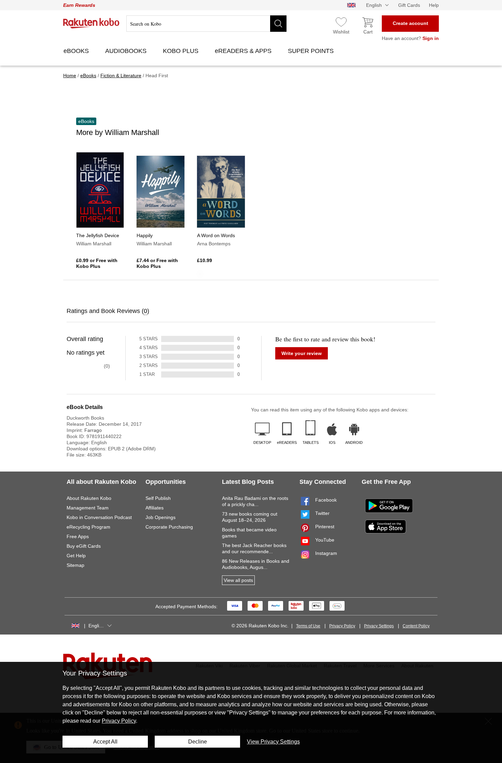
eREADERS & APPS (244, 50)
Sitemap (75, 565)
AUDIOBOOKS (126, 50)
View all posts (238, 580)
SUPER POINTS (311, 50)
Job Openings (160, 517)
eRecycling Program (88, 527)
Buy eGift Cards (84, 546)
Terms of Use (308, 626)
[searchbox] (206, 23)
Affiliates (154, 507)
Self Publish (158, 498)
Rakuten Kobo (91, 23)
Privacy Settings (379, 626)
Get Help (76, 555)
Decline (197, 742)
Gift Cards (409, 5)
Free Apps (78, 536)
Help (434, 5)
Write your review (301, 353)
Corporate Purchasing (169, 527)
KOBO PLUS (181, 50)
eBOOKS (77, 50)
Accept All (105, 742)
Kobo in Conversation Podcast (99, 517)
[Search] (278, 23)
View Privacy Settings (273, 742)
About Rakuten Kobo (89, 498)
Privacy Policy (342, 626)
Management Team (88, 507)
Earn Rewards (79, 5)
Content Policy (416, 626)
